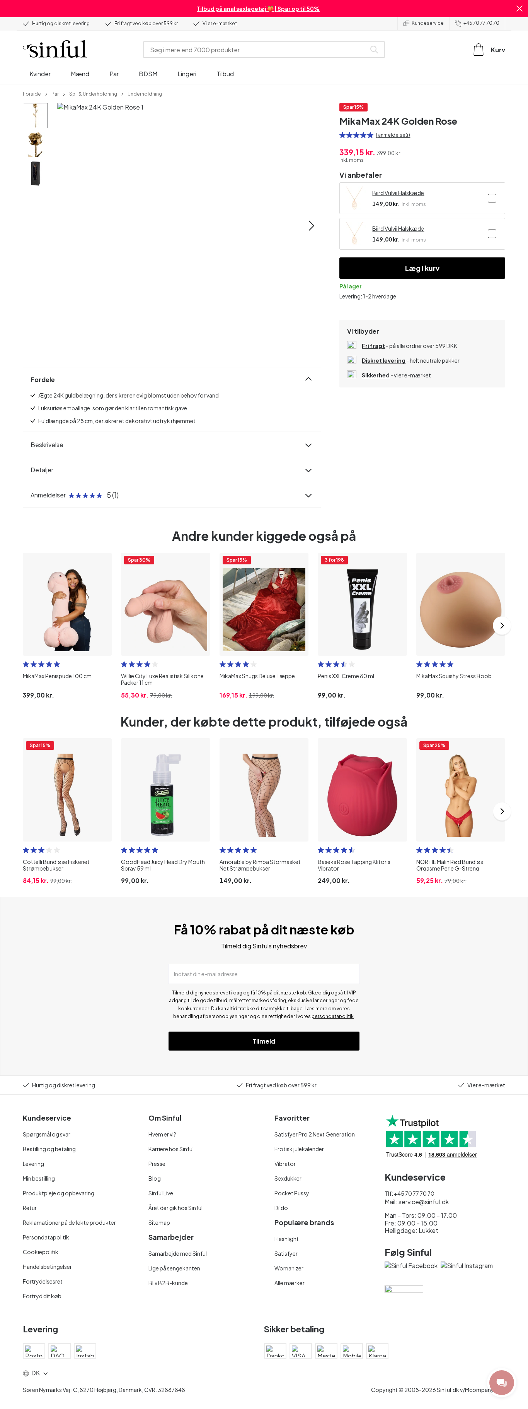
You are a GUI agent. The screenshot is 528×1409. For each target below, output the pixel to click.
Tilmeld (263, 1041)
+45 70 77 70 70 (481, 23)
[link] (32, 93)
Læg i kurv (422, 268)
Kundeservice (428, 23)
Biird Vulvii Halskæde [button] (398, 192)
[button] (519, 8)
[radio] (342, 135)
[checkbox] (492, 198)
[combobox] (256, 49)
